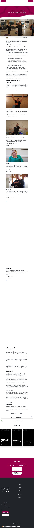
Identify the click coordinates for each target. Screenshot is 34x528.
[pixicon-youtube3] (7, 491)
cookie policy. (16, 526)
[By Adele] (1, 430)
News (9, 12)
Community (12, 12)
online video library (20, 367)
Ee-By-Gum (19, 523)
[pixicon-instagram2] (5, 491)
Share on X (21, 413)
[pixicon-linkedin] (9, 491)
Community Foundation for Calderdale (20, 137)
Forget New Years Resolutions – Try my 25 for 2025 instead (17, 441)
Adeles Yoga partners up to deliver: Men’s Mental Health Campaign (5, 441)
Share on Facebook (14, 413)
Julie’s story (10, 171)
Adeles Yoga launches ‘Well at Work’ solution (28, 442)
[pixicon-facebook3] (3, 491)
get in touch (14, 380)
